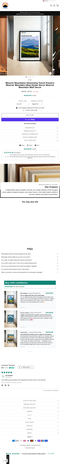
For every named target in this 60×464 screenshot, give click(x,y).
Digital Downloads (30, 137)
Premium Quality (30, 131)
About (29, 433)
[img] (8, 286)
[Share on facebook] (2, 385)
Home (29, 79)
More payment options (30, 123)
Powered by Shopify (30, 447)
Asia (29, 418)
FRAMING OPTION (37, 101)
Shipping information (30, 134)
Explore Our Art (29, 407)
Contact (29, 425)
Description (30, 127)
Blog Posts (29, 422)
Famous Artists (29, 404)
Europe (29, 411)
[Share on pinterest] (8, 385)
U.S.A (29, 415)
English (46, 0)
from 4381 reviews (18, 286)
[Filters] (19, 367)
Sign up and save (29, 400)
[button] (27, 95)
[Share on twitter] (5, 385)
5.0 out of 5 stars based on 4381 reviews (33, 453)
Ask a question (30, 140)
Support (29, 429)
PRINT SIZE (23, 101)
